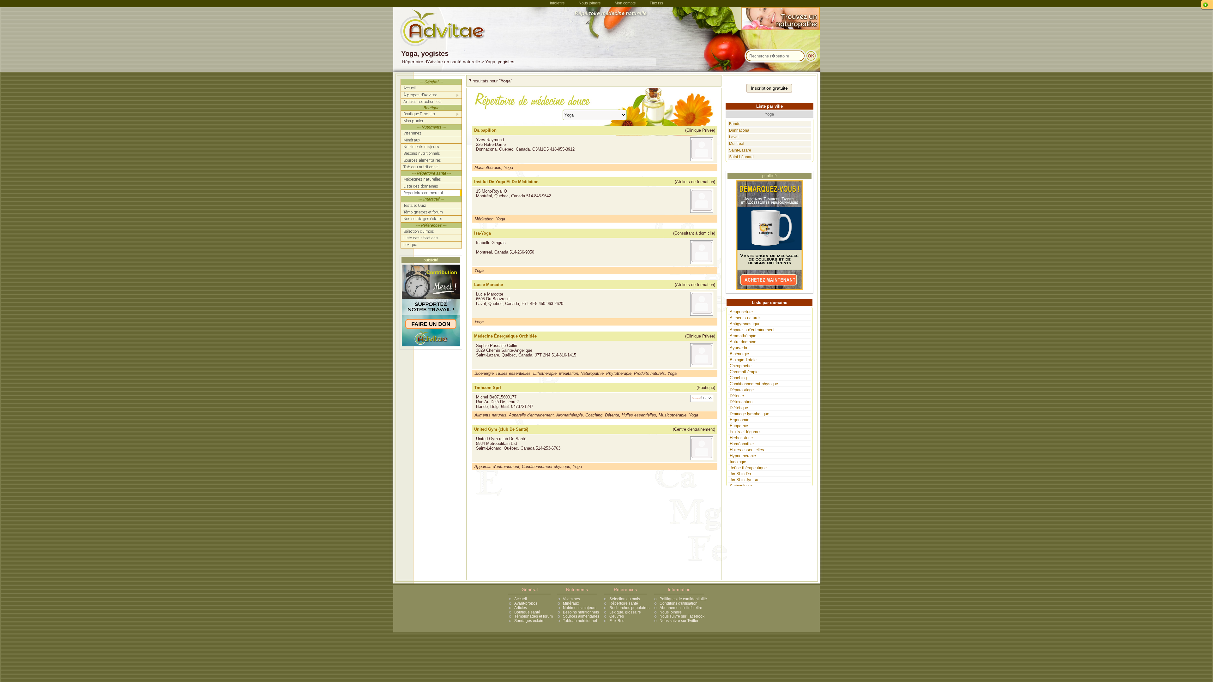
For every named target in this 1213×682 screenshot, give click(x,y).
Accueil (520, 599)
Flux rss (656, 3)
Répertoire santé (623, 603)
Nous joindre (590, 3)
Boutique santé (527, 612)
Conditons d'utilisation (678, 603)
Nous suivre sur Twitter (679, 621)
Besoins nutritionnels (581, 612)
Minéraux (571, 603)
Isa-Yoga (482, 233)
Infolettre (557, 3)
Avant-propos (525, 603)
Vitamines (571, 599)
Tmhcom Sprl (487, 387)
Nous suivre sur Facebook (682, 616)
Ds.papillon (485, 130)
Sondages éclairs (529, 621)
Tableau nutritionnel (580, 621)
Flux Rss (616, 621)
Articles (520, 608)
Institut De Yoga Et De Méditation (506, 181)
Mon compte (625, 3)
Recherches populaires (629, 608)
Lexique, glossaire (625, 612)
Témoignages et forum (533, 616)
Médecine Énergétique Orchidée (505, 336)
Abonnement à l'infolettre (681, 608)
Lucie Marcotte (488, 284)
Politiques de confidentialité (683, 599)
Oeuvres (616, 616)
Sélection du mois (624, 599)
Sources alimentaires (581, 616)
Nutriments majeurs (579, 608)
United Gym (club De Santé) (501, 429)
